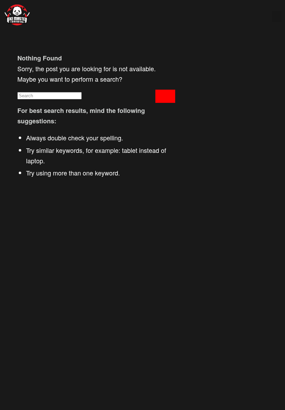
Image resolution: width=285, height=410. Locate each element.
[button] (277, 16)
